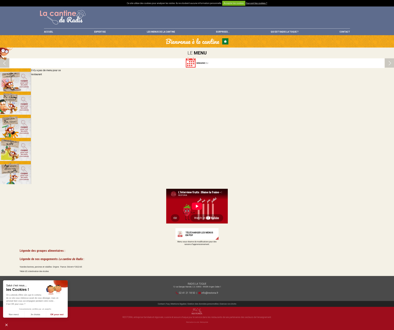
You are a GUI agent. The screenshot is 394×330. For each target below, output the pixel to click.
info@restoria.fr (209, 292)
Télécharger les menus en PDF (199, 233)
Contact (345, 32)
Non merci (14, 314)
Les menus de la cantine (161, 32)
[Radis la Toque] (62, 17)
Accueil (48, 32)
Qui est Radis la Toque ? (284, 32)
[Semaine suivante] (389, 63)
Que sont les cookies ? (256, 3)
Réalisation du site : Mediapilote (197, 322)
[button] (6, 324)
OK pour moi (57, 314)
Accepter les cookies (234, 3)
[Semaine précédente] (4, 63)
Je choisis (35, 314)
